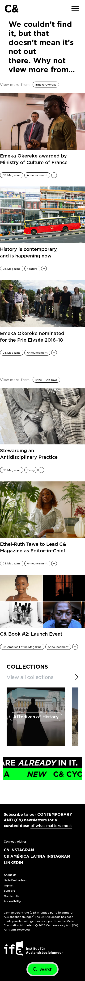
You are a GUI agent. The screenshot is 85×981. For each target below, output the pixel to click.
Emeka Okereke (45, 84)
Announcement (37, 175)
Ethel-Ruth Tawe (46, 379)
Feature (32, 268)
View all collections (30, 677)
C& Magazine (12, 175)
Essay (31, 470)
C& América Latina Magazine (22, 647)
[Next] (75, 677)
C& (11, 8)
